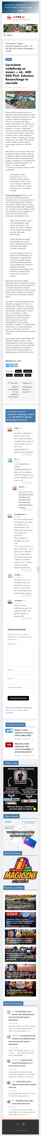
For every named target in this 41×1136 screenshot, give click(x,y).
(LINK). (24, 294)
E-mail (10, 678)
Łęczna (18, 371)
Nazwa (11, 669)
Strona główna (9, 5)
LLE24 (9, 88)
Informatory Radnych (11, 7)
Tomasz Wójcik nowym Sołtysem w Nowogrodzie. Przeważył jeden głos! (22, 1084)
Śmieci (28, 375)
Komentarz (12, 644)
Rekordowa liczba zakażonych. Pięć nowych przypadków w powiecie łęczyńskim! (24, 747)
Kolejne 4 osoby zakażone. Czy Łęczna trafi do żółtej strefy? (24, 733)
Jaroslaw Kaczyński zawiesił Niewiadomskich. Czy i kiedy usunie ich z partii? (21, 1063)
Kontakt (29, 7)
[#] (20, 28)
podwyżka (18, 375)
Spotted (22, 7)
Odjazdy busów (21, 5)
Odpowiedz (28, 454)
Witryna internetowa (15, 687)
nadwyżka (27, 371)
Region (8, 59)
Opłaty (9, 375)
